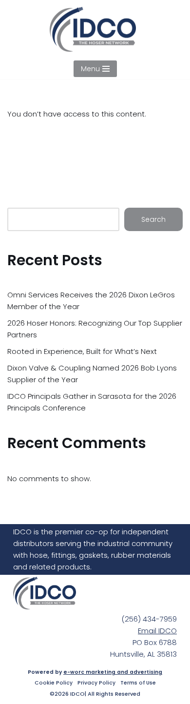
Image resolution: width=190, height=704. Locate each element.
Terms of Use (138, 683)
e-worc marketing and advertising (112, 672)
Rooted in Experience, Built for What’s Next (82, 351)
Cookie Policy (54, 683)
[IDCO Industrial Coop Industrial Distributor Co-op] (95, 29)
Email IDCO (157, 631)
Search (153, 219)
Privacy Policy (96, 683)
